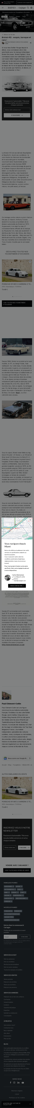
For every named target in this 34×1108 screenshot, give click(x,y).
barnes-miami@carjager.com (20, 579)
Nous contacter (16, 585)
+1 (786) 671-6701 (19, 577)
